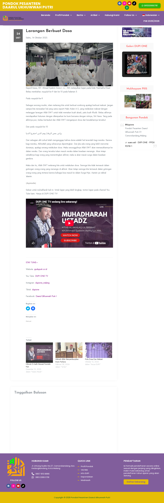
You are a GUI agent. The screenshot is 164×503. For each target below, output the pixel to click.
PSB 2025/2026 (151, 21)
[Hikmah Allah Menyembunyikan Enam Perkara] (69, 350)
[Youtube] (129, 3)
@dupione (129, 124)
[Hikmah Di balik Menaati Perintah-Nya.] (39, 352)
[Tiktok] (134, 3)
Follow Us (129, 15)
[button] (30, 64)
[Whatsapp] (127, 8)
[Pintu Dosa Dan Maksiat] (98, 350)
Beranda (45, 15)
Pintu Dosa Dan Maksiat (93, 359)
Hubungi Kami (112, 15)
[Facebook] (119, 3)
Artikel (94, 15)
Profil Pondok (62, 15)
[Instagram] (124, 3)
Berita (80, 15)
